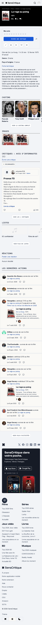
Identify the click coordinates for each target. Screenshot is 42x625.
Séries (25, 504)
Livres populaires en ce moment (30, 540)
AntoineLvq (11, 288)
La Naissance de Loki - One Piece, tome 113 (10, 557)
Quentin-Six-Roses (14, 276)
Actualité (5, 519)
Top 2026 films (7, 509)
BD (3, 546)
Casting (6, 97)
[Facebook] (23, 445)
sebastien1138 (20, 171)
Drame (17, 8)
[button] (39, 2)
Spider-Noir (26, 511)
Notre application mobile (11, 576)
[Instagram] (27, 445)
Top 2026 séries (28, 508)
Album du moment (29, 561)
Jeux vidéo (8, 524)
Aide (3, 583)
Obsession (6, 512)
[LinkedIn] (35, 445)
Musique (26, 546)
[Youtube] (39, 445)
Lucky (24, 514)
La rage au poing (25, 8)
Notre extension (8, 580)
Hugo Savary (12, 381)
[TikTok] (31, 445)
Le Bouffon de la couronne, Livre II (28, 535)
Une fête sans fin (8, 553)
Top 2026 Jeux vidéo (10, 528)
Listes (5, 222)
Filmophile (11, 301)
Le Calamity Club (28, 531)
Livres (25, 524)
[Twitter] (19, 445)
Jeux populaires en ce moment (10, 540)
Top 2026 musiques (29, 550)
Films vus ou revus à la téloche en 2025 (22, 305)
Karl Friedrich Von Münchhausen (20, 410)
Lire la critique (9, 206)
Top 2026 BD (7, 550)
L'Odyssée (5, 516)
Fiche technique (8, 66)
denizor (10, 357)
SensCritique (5, 8)
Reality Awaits (27, 557)
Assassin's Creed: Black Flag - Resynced (11, 535)
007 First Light (7, 531)
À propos (5, 573)
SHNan (10, 332)
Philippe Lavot (33, 119)
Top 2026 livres (27, 528)
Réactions (7, 253)
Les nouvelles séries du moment (30, 519)
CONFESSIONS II (28, 554)
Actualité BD (6, 561)
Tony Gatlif (19, 119)
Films (12, 8)
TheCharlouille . (13, 344)
